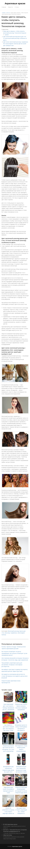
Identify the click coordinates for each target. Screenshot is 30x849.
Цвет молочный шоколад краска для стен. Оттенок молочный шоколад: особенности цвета (15, 38)
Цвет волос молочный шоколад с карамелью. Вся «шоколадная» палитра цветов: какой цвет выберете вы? (15, 43)
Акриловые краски (15, 3)
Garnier (7, 34)
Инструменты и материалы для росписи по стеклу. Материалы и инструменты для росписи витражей (14, 676)
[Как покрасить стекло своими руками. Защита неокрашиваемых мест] (21, 744)
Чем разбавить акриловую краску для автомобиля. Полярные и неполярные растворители (12, 664)
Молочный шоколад (13, 631)
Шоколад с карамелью (11, 633)
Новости (10, 7)
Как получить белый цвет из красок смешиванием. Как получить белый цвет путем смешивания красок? (14, 653)
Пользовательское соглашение (18, 829)
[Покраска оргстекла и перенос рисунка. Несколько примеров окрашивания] (21, 702)
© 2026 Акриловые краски (10, 824)
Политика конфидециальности (11, 831)
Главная (4, 7)
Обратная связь (7, 835)
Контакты (6, 829)
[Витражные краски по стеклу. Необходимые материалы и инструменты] (21, 723)
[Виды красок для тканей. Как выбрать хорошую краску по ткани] (8, 785)
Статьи (17, 7)
